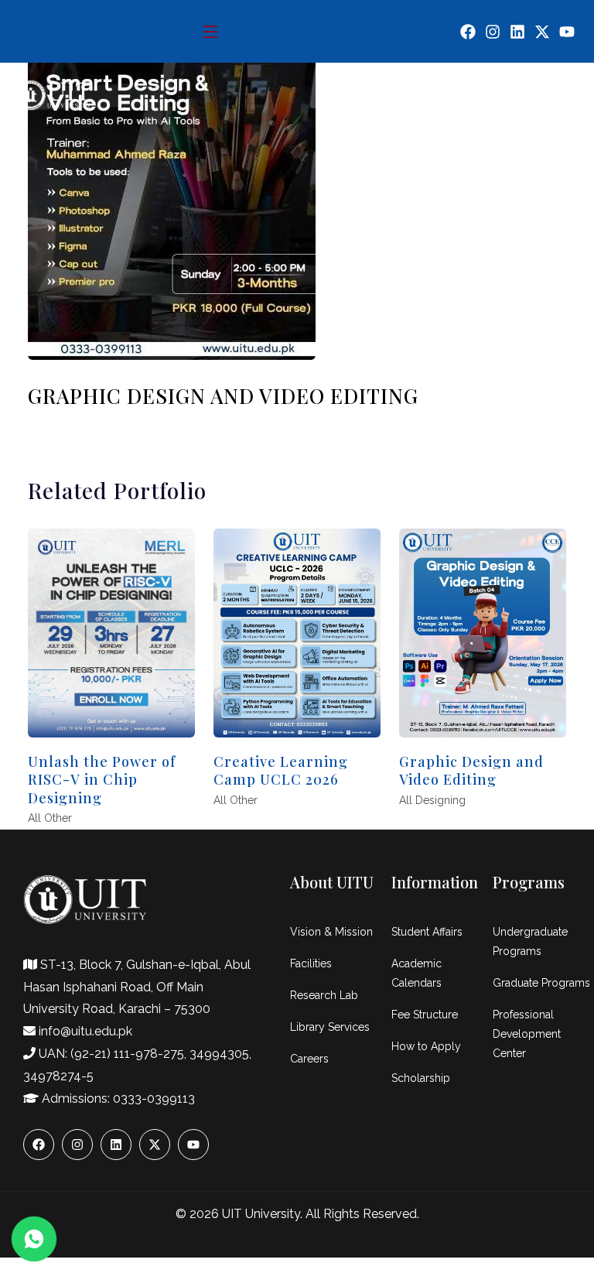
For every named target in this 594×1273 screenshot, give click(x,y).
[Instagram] (492, 31)
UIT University (261, 1213)
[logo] (78, 94)
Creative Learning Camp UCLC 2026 (280, 770)
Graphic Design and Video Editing (471, 770)
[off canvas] (570, 95)
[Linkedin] (517, 31)
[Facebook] (468, 31)
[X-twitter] (542, 31)
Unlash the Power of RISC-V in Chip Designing (102, 779)
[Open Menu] (211, 31)
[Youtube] (567, 31)
